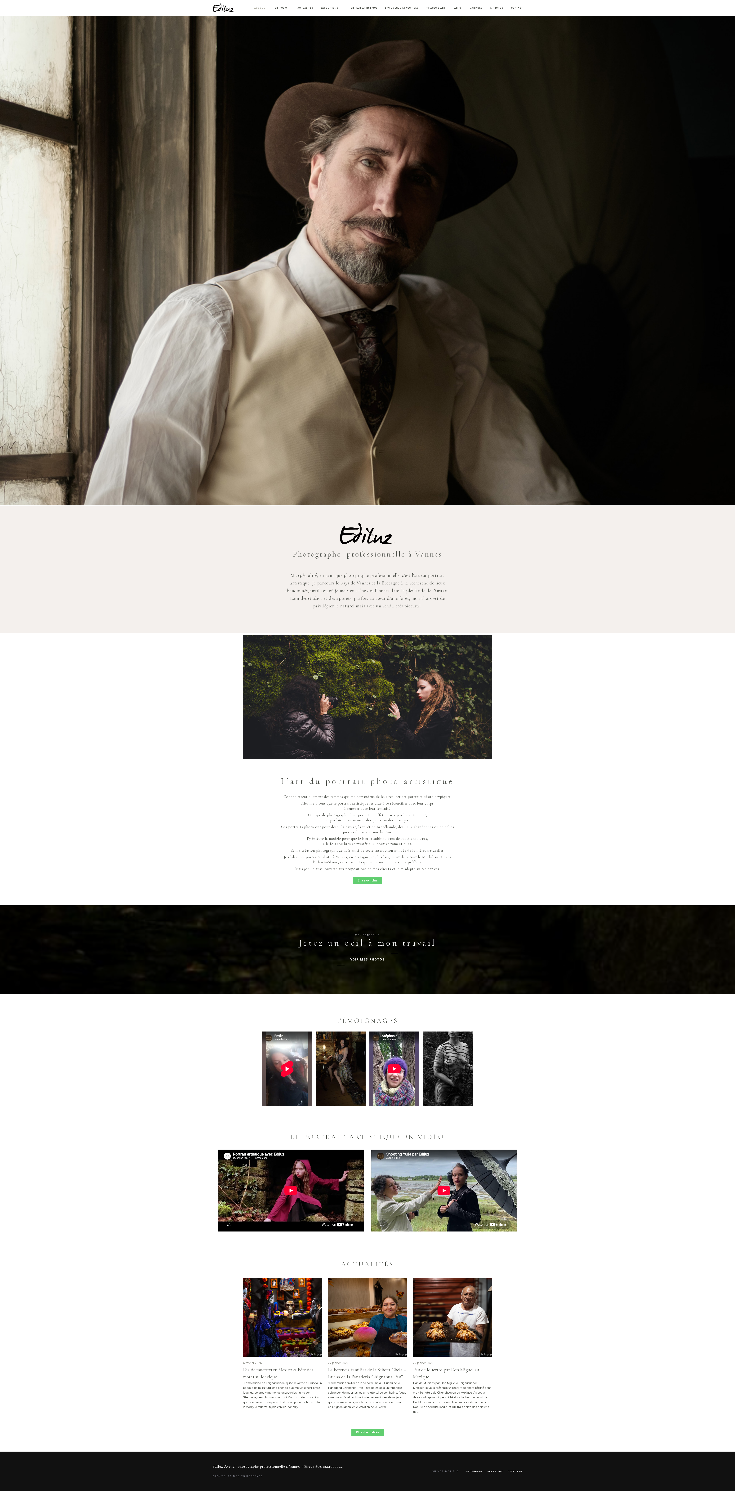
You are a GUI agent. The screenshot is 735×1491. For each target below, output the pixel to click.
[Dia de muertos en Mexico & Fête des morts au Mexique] (282, 1317)
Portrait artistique (363, 8)
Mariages (476, 8)
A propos (496, 8)
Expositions (329, 8)
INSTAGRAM (474, 1471)
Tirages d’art (435, 8)
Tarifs (457, 8)
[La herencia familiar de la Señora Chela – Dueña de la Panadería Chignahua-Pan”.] (367, 1317)
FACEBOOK (495, 1471)
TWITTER (515, 1471)
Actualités (305, 8)
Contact (517, 8)
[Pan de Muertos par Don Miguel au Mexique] (452, 1317)
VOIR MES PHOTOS (367, 959)
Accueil (259, 8)
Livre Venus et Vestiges (402, 8)
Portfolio (280, 8)
